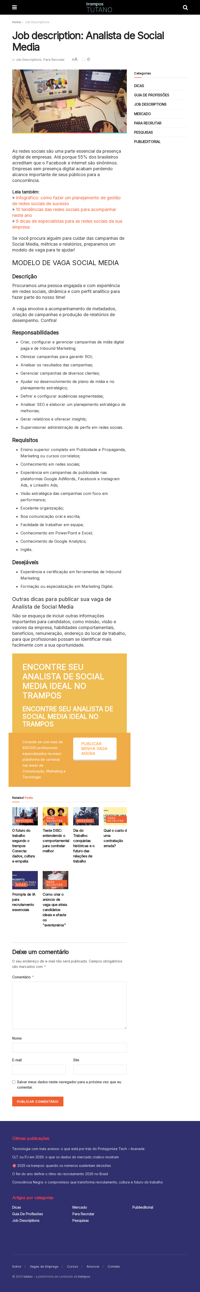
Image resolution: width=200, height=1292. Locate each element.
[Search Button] (185, 7)
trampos (84, 1276)
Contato (114, 1266)
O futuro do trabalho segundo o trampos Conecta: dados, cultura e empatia (23, 845)
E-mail (17, 1060)
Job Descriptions (37, 22)
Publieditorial (147, 142)
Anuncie (93, 1266)
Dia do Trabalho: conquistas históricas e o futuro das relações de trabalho (84, 845)
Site (76, 1060)
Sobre (16, 1266)
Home (16, 22)
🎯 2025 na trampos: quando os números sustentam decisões (61, 1165)
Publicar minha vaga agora (94, 748)
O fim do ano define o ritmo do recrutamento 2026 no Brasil (60, 1174)
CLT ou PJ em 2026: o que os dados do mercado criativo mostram (65, 1157)
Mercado (24, 820)
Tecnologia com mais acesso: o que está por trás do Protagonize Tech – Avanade (79, 1149)
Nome (17, 1038)
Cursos (72, 1266)
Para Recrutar (54, 59)
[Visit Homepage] (100, 7)
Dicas (21, 884)
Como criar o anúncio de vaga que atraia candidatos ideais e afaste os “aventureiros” (55, 909)
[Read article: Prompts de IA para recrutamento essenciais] (25, 880)
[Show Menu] (14, 7)
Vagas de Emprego (44, 1266)
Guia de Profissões (151, 95)
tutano (28, 1276)
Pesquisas (143, 132)
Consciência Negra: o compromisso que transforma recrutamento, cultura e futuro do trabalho (87, 1182)
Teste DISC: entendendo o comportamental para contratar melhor (56, 840)
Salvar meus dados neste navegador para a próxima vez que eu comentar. (69, 1084)
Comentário (23, 977)
